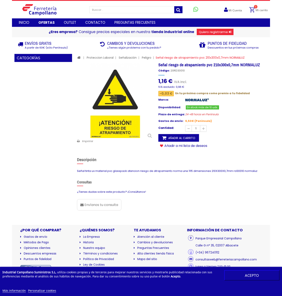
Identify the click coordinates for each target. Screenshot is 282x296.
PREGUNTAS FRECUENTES (134, 22)
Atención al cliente (150, 237)
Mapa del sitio (147, 259)
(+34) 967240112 (207, 252)
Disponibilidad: (169, 107)
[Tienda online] (42, 9)
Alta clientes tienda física (155, 253)
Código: (164, 71)
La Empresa (91, 237)
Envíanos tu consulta (101, 204)
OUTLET (70, 22)
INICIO (24, 22)
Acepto (252, 275)
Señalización (128, 57)
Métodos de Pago (36, 242)
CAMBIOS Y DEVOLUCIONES (131, 43)
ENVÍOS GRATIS (38, 43)
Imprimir (87, 141)
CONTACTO (95, 22)
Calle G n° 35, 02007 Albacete (217, 245)
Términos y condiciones (100, 253)
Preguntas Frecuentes (153, 248)
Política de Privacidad (98, 259)
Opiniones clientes (37, 248)
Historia (88, 242)
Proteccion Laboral (100, 57)
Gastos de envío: (171, 121)
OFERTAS (46, 22)
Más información (14, 290)
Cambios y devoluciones (155, 242)
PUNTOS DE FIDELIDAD (227, 43)
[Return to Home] (79, 57)
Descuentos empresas (40, 253)
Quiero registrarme (213, 32)
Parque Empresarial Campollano (219, 238)
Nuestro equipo (94, 248)
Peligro (146, 57)
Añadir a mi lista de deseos (185, 146)
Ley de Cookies (94, 265)
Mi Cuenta (235, 10)
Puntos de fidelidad (37, 259)
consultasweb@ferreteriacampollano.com (226, 259)
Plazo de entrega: (171, 114)
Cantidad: (166, 128)
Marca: (163, 100)
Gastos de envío (35, 237)
